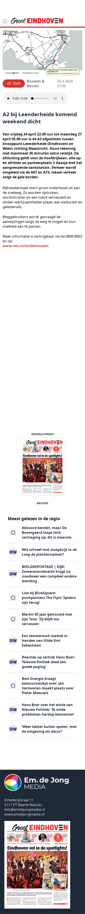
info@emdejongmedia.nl (24, 809)
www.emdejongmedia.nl (24, 814)
